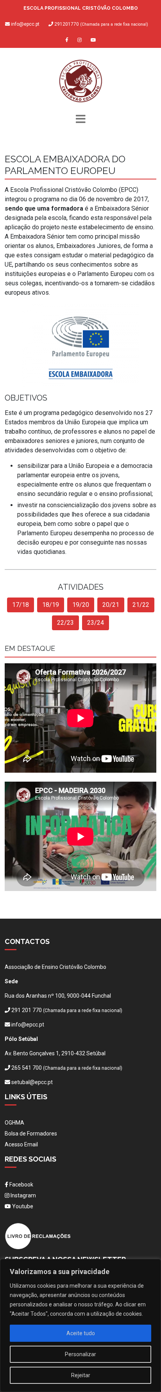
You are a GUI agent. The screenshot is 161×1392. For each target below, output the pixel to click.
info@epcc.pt (25, 24)
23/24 (95, 622)
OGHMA (14, 1123)
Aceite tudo (80, 1333)
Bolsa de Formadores (31, 1133)
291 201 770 (26, 1010)
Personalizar (80, 1354)
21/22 (140, 604)
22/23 (65, 622)
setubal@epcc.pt (32, 1082)
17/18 (20, 604)
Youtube (22, 1206)
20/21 (110, 604)
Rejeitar (80, 1375)
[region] (80, 1325)
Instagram (22, 1195)
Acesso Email (21, 1144)
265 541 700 (26, 1068)
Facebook (20, 1184)
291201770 (100, 24)
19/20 (80, 604)
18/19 (50, 604)
